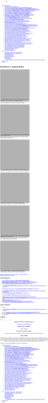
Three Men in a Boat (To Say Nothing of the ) (21, 25)
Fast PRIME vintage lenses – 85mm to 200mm (13, 52)
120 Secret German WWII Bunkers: (18, 7)
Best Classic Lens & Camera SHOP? (11, 48)
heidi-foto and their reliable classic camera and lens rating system (17, 20)
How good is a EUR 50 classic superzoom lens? (13, 41)
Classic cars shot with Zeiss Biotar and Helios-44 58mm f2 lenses (17, 29)
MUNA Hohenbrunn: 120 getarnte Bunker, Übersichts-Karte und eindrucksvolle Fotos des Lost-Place (26, 59)
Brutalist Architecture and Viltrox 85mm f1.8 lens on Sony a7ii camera (18, 40)
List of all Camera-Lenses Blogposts (11, 6)
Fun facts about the (14, 19)
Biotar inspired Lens (21, 8)
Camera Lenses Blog (6, 5)
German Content (8, 58)
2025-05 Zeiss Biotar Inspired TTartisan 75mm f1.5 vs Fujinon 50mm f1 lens (14, 274)
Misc (3, 51)
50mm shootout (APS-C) (9, 55)
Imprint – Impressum (24, 328)
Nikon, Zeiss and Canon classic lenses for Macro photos (15, 37)
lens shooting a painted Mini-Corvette (17, 16)
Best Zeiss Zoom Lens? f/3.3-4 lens (19, 14)
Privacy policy (5, 60)
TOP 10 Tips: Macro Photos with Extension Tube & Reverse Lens (17, 34)
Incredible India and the (16, 28)
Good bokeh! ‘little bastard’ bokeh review (17, 17)
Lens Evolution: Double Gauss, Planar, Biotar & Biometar (15, 32)
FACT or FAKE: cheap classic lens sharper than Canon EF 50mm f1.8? (18, 43)
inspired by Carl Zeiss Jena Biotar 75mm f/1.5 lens (19, 282)
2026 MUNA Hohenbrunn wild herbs (7, 275)
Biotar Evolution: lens (22, 9)
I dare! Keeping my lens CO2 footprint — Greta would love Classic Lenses (19, 42)
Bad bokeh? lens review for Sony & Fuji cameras (18, 18)
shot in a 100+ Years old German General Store (17, 301)
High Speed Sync (8, 57)
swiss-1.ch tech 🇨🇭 (3, 1)
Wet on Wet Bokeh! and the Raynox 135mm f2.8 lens (15, 46)
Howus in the (17, 12)
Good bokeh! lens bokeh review (15, 292)
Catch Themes (24, 343)
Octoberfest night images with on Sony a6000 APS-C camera (21, 24)
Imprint (3, 61)
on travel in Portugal (14, 22)
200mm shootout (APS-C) (9, 56)
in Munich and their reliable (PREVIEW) (19, 296)
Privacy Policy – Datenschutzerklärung (24, 324)
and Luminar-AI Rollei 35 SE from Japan (19, 15)
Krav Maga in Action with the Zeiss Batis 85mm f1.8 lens (15, 35)
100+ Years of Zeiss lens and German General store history (15, 23)
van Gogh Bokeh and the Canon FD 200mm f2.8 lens (15, 44)
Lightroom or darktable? (9, 49)
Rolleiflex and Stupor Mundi (10, 50)
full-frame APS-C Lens (18, 281)
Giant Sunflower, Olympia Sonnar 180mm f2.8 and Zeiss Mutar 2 (17, 26)
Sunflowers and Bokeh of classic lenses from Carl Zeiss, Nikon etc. (17, 39)
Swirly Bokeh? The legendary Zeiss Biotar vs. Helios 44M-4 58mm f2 (18, 31)
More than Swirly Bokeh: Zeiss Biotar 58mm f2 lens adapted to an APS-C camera (20, 27)
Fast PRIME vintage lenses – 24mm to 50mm (13, 53)
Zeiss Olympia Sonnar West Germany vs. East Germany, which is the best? (18, 33)
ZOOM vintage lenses (9, 54)
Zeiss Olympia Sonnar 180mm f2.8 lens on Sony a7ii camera (16, 36)
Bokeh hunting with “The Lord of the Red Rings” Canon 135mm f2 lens (18, 38)
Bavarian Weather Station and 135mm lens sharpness (14, 45)
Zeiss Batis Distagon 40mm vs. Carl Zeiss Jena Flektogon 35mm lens (17, 21)
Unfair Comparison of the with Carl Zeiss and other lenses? (18, 11)
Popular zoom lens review (20, 10)
